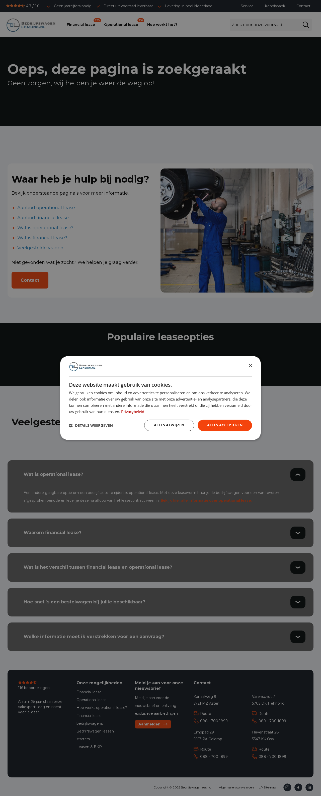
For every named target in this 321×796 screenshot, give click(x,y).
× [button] (250, 366)
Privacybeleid (132, 411)
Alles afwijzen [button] (169, 425)
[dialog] (160, 398)
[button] (91, 425)
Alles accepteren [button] (225, 425)
